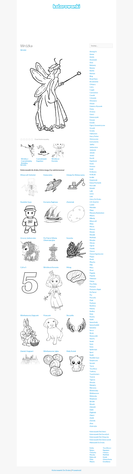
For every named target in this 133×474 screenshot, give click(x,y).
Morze (92, 226)
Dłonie (92, 104)
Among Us (93, 52)
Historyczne (94, 139)
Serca (92, 330)
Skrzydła (70, 315)
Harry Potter (94, 136)
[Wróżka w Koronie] (53, 309)
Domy (92, 109)
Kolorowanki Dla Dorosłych (99, 434)
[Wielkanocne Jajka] (53, 375)
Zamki (92, 418)
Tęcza (92, 366)
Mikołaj (92, 218)
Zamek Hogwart (26, 351)
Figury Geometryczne (97, 125)
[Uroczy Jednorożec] (30, 260)
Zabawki (93, 407)
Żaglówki (93, 412)
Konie (92, 164)
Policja (92, 281)
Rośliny (92, 311)
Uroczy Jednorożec (28, 238)
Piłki (91, 265)
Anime (92, 54)
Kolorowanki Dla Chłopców (99, 437)
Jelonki (92, 153)
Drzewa (92, 112)
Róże (91, 314)
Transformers (94, 374)
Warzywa (93, 388)
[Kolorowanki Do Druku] (66, 6)
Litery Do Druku (95, 199)
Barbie (92, 71)
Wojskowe (93, 399)
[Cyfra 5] (30, 295)
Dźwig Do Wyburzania (75, 175)
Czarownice (94, 93)
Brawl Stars (94, 79)
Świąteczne (94, 360)
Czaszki (92, 95)
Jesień (92, 155)
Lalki (91, 191)
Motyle (92, 232)
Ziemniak (70, 202)
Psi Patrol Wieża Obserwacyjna (50, 239)
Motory (92, 229)
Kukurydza (47, 175)
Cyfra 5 (23, 267)
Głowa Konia (107, 459)
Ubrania (92, 382)
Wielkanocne (94, 393)
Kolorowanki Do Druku (61, 470)
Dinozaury (93, 101)
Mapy (92, 210)
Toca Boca (93, 369)
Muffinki (93, 237)
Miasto (92, 216)
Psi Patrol (93, 292)
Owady (92, 248)
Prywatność (76, 470)
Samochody (94, 322)
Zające (92, 415)
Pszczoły (93, 298)
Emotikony (106, 462)
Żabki (91, 410)
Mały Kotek (71, 351)
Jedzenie (93, 150)
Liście (92, 194)
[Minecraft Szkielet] (30, 196)
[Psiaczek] (53, 343)
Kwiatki (92, 188)
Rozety (92, 317)
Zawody (92, 421)
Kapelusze (93, 161)
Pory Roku (93, 284)
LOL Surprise (94, 202)
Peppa (92, 257)
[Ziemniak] (76, 222)
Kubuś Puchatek (95, 183)
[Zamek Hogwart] (30, 363)
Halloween (93, 134)
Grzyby (92, 131)
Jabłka (92, 144)
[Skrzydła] (76, 331)
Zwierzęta (93, 426)
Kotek (105, 457)
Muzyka (92, 240)
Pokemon (93, 278)
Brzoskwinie (94, 82)
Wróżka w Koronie (51, 267)
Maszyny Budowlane (97, 213)
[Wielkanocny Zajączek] (30, 345)
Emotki (92, 123)
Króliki (92, 177)
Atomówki (93, 60)
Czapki (92, 90)
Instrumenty (94, 142)
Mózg (68, 267)
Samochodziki (94, 325)
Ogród (92, 246)
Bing (91, 76)
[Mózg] (76, 284)
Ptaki (91, 300)
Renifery (93, 306)
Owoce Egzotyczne (96, 254)
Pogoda (92, 273)
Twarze (92, 377)
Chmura (105, 452)
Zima (91, 423)
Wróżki (23, 50)
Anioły (92, 57)
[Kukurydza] (53, 192)
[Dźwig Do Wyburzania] (76, 189)
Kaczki (92, 158)
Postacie (93, 287)
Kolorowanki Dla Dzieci (98, 432)
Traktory (93, 371)
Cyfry (92, 87)
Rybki (92, 319)
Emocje (92, 120)
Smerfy (92, 339)
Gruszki (92, 128)
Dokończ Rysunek (96, 106)
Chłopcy (93, 84)
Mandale (93, 207)
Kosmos (92, 166)
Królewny (93, 172)
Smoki (92, 341)
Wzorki (92, 404)
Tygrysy (92, 380)
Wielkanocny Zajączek (29, 315)
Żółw (91, 459)
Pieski (92, 259)
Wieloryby (93, 396)
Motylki (92, 235)
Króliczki (93, 175)
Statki (92, 355)
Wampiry (93, 385)
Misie (91, 224)
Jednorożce (94, 147)
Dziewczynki (94, 117)
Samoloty (93, 328)
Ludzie (92, 205)
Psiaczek (47, 315)
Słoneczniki (94, 336)
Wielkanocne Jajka (51, 351)
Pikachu (92, 262)
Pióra (91, 268)
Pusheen (93, 303)
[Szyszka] (76, 257)
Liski (91, 196)
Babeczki (93, 457)
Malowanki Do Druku (97, 442)
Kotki (91, 169)
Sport (91, 352)
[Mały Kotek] (76, 372)
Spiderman (93, 349)
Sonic (91, 344)
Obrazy (92, 243)
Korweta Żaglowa (50, 202)
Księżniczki (93, 180)
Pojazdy (92, 276)
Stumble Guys (26, 202)
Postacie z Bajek (95, 289)
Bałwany (93, 65)
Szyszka (69, 238)
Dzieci (92, 114)
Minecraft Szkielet (28, 175)
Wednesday (94, 390)
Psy (91, 295)
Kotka (92, 448)
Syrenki (92, 363)
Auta (91, 62)
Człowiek (93, 98)
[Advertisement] (66, 26)
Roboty (92, 309)
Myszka (92, 455)
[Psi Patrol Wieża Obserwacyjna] (53, 261)
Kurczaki (93, 185)
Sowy (91, 347)
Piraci (92, 270)
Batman (92, 73)
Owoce (92, 251)
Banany (92, 68)
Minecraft (93, 221)
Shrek (92, 333)
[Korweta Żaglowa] (53, 221)
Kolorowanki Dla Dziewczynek (100, 440)
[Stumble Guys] (30, 232)
